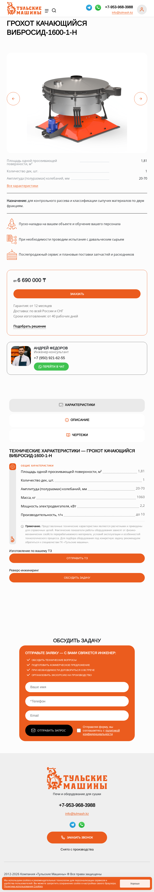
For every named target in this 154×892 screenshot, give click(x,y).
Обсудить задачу (77, 577)
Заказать (77, 294)
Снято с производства (77, 849)
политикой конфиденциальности (101, 732)
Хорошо (135, 883)
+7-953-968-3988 (119, 7)
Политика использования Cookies (23, 886)
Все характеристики (22, 186)
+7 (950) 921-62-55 (49, 358)
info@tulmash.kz (122, 12)
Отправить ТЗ (77, 558)
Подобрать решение (29, 326)
